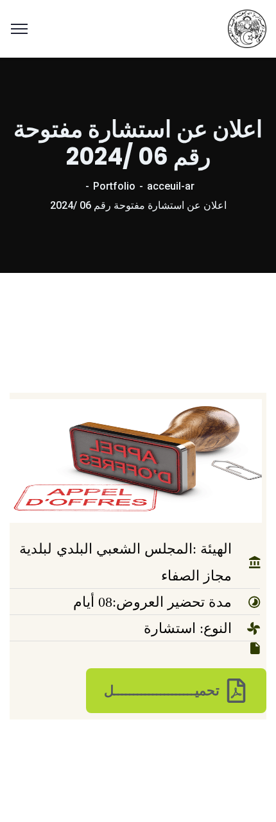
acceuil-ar (170, 186)
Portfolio (114, 186)
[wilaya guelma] (247, 28)
